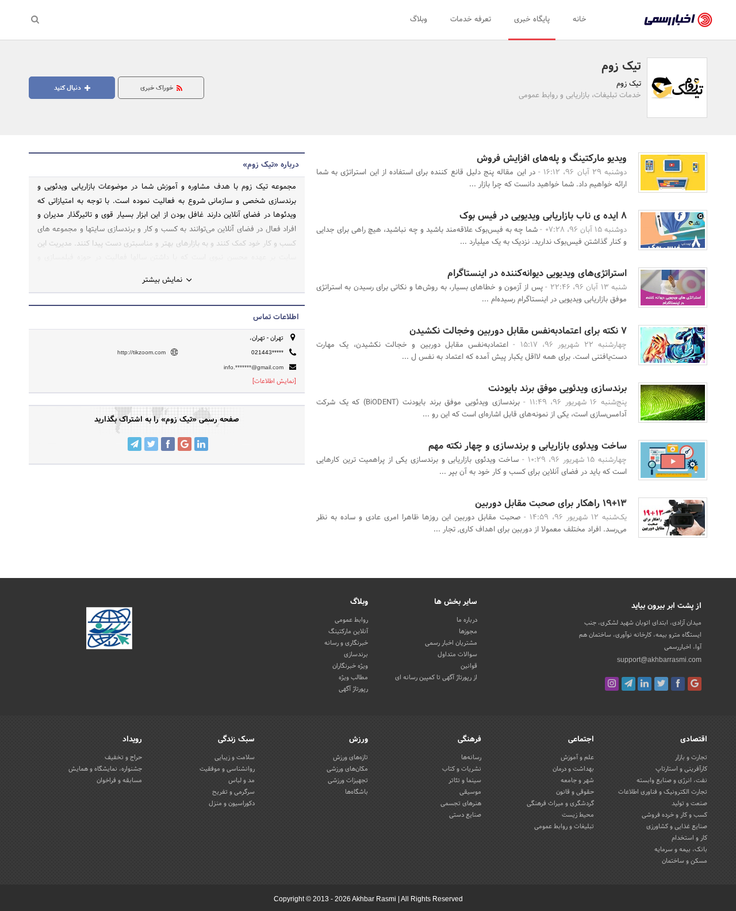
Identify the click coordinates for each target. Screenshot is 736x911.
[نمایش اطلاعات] (274, 381)
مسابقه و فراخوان (119, 780)
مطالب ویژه (353, 677)
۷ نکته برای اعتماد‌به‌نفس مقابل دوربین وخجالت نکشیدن (518, 331)
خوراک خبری (157, 88)
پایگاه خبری (532, 19)
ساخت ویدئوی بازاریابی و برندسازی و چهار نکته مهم (527, 446)
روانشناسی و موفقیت (227, 769)
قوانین (469, 666)
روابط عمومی (351, 620)
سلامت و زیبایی (234, 757)
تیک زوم (621, 66)
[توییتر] (661, 684)
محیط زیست (578, 815)
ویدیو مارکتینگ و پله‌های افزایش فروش (552, 158)
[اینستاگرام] (612, 684)
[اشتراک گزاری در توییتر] (151, 444)
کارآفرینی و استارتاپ (681, 769)
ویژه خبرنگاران (350, 666)
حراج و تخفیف (123, 757)
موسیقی (470, 792)
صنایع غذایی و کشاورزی (676, 826)
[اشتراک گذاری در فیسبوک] (168, 444)
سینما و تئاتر (464, 780)
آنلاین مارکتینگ (348, 631)
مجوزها (468, 631)
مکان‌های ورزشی (347, 769)
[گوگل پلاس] (695, 684)
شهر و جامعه (577, 780)
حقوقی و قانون (575, 792)
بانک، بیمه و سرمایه (680, 849)
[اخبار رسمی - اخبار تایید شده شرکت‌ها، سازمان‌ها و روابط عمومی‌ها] (678, 20)
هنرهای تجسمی (460, 803)
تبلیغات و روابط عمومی (564, 826)
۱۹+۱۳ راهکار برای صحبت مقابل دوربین (551, 503)
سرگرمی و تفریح (233, 792)
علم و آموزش (577, 757)
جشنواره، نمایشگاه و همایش (105, 769)
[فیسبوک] (678, 684)
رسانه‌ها (471, 757)
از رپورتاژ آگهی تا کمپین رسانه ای (436, 677)
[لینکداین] (644, 684)
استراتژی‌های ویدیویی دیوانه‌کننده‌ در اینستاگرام (537, 273)
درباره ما (467, 620)
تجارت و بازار (691, 757)
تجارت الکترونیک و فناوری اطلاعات (662, 792)
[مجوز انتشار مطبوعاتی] (109, 629)
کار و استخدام (689, 838)
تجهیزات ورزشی (348, 780)
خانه (579, 19)
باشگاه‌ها (356, 792)
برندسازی (356, 654)
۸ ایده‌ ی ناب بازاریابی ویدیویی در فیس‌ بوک (543, 216)
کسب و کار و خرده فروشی (674, 815)
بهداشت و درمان (573, 769)
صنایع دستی (465, 815)
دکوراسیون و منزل (232, 803)
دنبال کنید (68, 88)
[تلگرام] (628, 684)
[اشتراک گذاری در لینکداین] (201, 444)
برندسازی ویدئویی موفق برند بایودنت (557, 388)
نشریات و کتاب (461, 769)
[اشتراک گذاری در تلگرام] (134, 444)
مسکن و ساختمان (684, 861)
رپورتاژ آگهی (353, 689)
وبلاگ (418, 19)
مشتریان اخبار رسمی (451, 643)
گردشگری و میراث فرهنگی (560, 803)
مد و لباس (241, 780)
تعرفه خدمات (470, 19)
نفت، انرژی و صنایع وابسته (672, 780)
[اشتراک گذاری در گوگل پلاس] (184, 444)
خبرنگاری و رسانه (346, 643)
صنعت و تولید (689, 803)
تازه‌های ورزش (350, 757)
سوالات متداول (457, 654)
